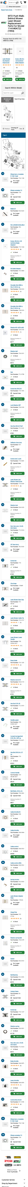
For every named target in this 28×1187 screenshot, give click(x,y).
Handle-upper (14, 720)
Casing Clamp (14, 991)
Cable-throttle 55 (15, 812)
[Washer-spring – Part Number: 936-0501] (5, 1031)
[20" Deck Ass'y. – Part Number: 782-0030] (5, 549)
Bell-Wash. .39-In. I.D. (16, 791)
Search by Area (19, 99)
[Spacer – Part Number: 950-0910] (5, 964)
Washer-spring (14, 1026)
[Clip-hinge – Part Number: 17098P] (5, 588)
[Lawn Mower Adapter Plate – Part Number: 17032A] (5, 901)
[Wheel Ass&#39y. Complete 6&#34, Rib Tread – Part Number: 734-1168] (5, 179)
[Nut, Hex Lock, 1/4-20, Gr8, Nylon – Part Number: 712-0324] (5, 532)
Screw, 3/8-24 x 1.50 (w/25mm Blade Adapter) (19, 60)
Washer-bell (14, 351)
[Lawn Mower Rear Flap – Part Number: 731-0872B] (5, 606)
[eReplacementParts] (5, 2)
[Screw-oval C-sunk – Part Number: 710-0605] (5, 466)
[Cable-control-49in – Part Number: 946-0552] (5, 868)
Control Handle (14, 772)
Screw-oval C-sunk (15, 459)
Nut (11, 372)
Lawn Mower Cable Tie (17, 618)
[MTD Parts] (17, 1161)
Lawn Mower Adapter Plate (16, 897)
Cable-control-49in (15, 863)
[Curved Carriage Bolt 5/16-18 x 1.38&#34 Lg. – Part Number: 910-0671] (5, 741)
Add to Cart (9, 79)
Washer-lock (14, 505)
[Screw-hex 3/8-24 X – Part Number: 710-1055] (5, 394)
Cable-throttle (14, 830)
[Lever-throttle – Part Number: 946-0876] (5, 1087)
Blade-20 (13, 209)
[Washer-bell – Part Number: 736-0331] (5, 359)
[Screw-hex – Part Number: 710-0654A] (5, 569)
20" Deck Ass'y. (14, 544)
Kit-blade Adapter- (15, 268)
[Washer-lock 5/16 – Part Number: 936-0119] (5, 689)
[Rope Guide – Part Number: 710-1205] (5, 667)
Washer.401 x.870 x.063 (17, 327)
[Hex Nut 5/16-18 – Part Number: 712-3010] (5, 709)
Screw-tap (13, 1010)
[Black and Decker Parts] (8, 1157)
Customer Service (8, 1180)
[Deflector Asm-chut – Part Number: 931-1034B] (5, 448)
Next (21, 129)
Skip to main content (13, 18)
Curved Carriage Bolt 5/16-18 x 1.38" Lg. (16, 737)
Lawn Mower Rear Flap (17, 599)
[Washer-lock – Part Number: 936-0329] (5, 512)
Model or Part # (13, 2)
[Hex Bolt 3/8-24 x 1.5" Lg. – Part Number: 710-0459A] (5, 759)
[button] (1, 2)
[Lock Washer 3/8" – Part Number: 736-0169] (5, 412)
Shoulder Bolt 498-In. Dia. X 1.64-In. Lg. (16, 286)
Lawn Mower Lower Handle (16, 638)
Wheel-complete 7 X (16, 190)
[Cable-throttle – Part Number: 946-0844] (5, 835)
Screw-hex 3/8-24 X (16, 388)
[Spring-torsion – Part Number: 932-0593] (5, 884)
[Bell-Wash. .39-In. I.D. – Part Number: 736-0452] (5, 798)
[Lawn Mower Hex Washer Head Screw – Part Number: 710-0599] (7, 51)
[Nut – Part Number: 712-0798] (5, 377)
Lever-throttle (14, 1080)
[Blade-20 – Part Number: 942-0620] (5, 214)
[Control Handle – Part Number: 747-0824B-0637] (5, 779)
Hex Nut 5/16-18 (15, 703)
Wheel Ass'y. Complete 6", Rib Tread (17, 175)
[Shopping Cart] (24, 2)
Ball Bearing (14, 975)
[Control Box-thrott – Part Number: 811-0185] (5, 1106)
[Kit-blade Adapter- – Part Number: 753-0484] (5, 274)
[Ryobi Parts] (8, 1161)
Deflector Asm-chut (16, 442)
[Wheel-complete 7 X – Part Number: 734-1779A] (5, 196)
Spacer (12, 958)
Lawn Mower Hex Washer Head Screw (6, 60)
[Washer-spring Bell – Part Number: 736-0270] (5, 945)
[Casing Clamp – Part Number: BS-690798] (5, 997)
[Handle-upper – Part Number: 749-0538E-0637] (5, 725)
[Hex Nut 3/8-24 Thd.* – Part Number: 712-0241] (5, 431)
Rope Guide (13, 660)
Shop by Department (9, 1183)
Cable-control (14, 846)
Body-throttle (14, 1061)
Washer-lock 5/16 (15, 680)
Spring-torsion (14, 879)
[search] (17, 2)
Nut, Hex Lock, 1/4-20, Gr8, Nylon (16, 527)
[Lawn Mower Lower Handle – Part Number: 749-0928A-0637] (5, 646)
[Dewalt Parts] (17, 1157)
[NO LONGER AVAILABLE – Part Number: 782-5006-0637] (5, 230)
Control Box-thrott (15, 1100)
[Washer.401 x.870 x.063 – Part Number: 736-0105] (5, 337)
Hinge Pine (13, 912)
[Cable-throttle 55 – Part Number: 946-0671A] (5, 818)
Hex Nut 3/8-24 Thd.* (16, 426)
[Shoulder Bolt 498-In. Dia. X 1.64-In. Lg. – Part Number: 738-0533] (5, 293)
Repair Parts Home (6, 10)
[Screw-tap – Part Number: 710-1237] (5, 1015)
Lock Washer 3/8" (15, 405)
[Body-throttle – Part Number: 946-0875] (5, 1068)
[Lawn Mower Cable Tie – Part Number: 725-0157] (5, 625)
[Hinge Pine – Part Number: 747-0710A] (5, 922)
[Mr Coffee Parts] (17, 1165)
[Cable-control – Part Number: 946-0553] (5, 851)
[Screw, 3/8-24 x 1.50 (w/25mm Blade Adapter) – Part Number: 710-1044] (20, 51)
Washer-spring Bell (16, 938)
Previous (7, 129)
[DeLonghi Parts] (8, 1165)
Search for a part (8, 93)
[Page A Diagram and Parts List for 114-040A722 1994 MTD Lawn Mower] (13, 154)
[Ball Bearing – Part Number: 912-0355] (5, 980)
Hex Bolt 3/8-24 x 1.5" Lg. (16, 753)
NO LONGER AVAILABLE (17, 225)
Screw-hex (13, 560)
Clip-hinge (13, 583)
